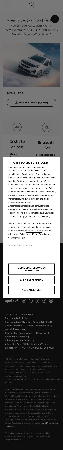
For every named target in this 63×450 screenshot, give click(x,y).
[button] (31, 269)
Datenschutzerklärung (20, 244)
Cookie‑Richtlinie (35, 230)
